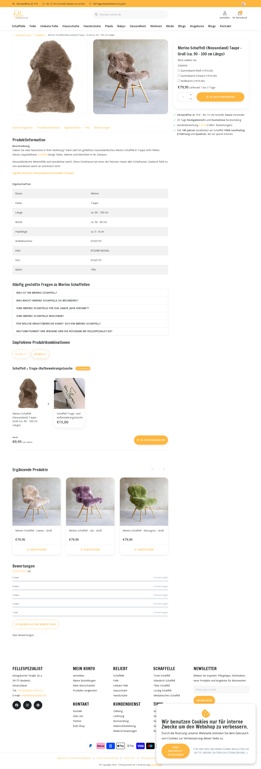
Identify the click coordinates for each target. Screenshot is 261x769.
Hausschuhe (70, 26)
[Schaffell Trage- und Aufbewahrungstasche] (69, 393)
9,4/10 (202, 125)
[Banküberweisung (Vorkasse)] (110, 746)
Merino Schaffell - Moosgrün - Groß (143, 530)
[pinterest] (38, 705)
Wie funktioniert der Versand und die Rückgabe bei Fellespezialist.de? (64, 331)
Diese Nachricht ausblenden (176, 751)
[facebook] (16, 705)
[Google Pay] (130, 746)
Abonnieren (204, 700)
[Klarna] (100, 746)
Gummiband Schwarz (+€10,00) (199, 75)
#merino (26, 173)
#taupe (69, 173)
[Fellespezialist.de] (20, 14)
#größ (16, 173)
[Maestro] (150, 746)
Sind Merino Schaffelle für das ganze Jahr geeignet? (52, 308)
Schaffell (42, 154)
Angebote (197, 26)
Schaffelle (18, 26)
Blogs (182, 26)
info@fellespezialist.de (33, 695)
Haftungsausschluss (150, 758)
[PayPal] (90, 746)
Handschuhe (92, 26)
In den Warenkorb (222, 97)
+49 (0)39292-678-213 (30, 690)
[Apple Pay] (120, 746)
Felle (33, 26)
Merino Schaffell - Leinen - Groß (33, 530)
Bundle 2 (40, 354)
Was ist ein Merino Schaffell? (36, 292)
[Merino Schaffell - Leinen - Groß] (36, 502)
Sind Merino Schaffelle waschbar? (40, 316)
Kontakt (225, 26)
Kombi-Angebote (22, 127)
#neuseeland (41, 173)
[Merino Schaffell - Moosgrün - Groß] (144, 502)
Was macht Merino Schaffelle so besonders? (47, 300)
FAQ (87, 127)
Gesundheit (138, 26)
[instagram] (27, 705)
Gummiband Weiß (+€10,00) (197, 70)
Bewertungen (102, 127)
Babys (121, 26)
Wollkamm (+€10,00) (193, 81)
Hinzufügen (38, 549)
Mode (170, 26)
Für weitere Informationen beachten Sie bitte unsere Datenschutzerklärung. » (221, 750)
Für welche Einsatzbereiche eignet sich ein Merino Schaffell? (58, 323)
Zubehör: (183, 65)
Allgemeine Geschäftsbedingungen (74, 758)
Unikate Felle (49, 26)
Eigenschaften (72, 127)
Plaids (109, 26)
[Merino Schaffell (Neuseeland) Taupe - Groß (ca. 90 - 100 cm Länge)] (50, 76)
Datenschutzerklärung (107, 758)
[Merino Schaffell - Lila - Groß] (90, 502)
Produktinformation (48, 127)
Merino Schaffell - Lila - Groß (85, 530)
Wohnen (156, 26)
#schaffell (57, 173)
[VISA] (140, 746)
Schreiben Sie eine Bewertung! (35, 624)
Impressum (129, 758)
